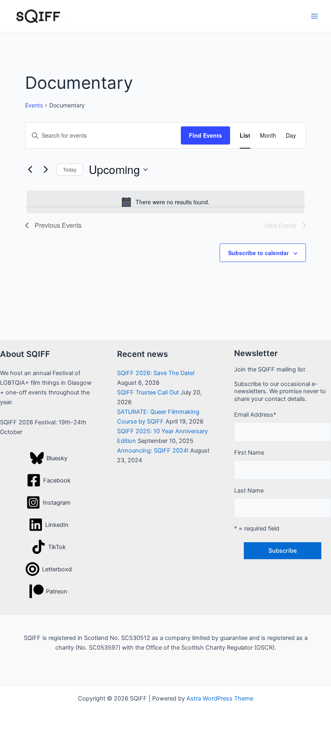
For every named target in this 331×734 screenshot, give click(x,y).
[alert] (165, 202)
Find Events (205, 135)
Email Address (255, 414)
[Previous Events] (30, 169)
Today (69, 169)
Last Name (249, 490)
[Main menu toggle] (314, 16)
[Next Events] (45, 169)
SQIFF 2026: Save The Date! (156, 373)
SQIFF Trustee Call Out (148, 392)
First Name (249, 452)
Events (34, 105)
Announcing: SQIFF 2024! (153, 450)
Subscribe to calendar (258, 253)
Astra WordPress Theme (219, 698)
